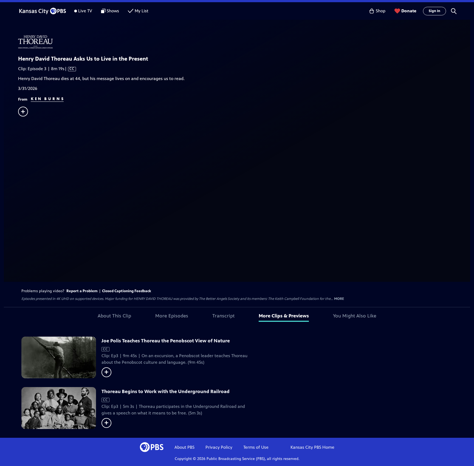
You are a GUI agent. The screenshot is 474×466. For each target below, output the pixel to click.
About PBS (184, 447)
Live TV (85, 10)
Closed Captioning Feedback (126, 291)
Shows (113, 10)
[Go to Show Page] (244, 42)
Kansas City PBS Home (312, 447)
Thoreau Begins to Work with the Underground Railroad (165, 391)
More (339, 299)
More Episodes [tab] (171, 316)
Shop (380, 10)
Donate (408, 10)
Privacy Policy (218, 447)
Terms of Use (256, 447)
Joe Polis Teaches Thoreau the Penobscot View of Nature (165, 341)
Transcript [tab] (223, 316)
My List (141, 10)
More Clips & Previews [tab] (284, 316)
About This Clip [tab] (114, 316)
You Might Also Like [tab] (354, 316)
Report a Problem (82, 291)
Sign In (434, 11)
